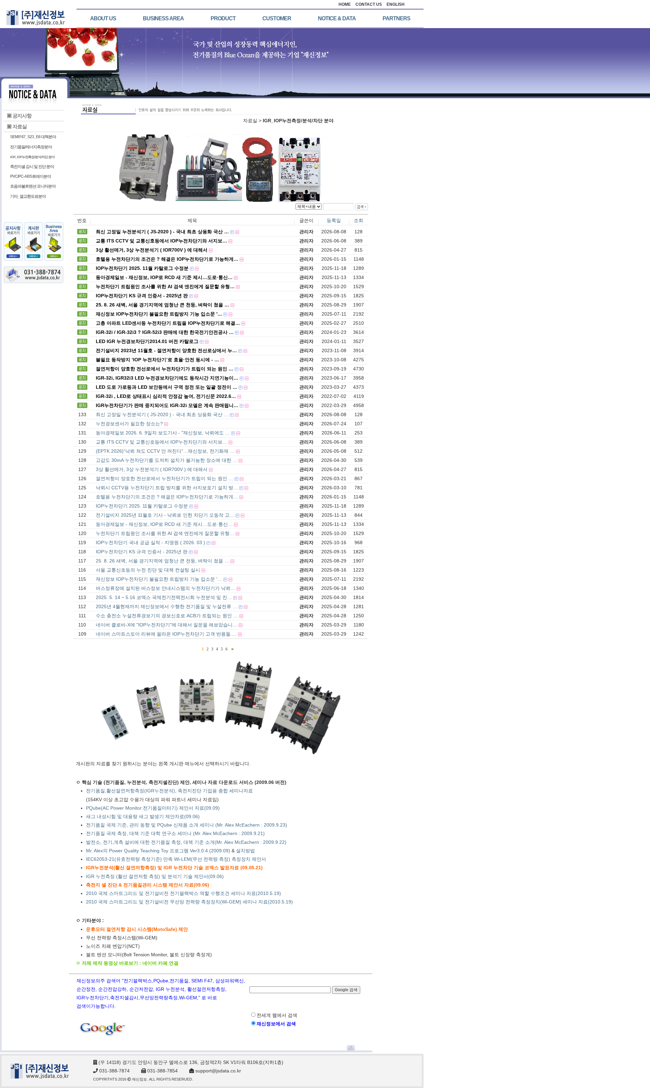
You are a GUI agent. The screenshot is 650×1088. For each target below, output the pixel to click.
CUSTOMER (276, 18)
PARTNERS (396, 18)
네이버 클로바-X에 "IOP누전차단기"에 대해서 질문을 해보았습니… (166, 624)
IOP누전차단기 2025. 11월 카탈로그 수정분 (142, 506)
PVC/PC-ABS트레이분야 (30, 176)
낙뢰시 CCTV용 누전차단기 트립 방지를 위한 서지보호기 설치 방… (167, 487)
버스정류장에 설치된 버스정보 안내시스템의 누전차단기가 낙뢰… (165, 588)
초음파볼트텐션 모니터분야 (33, 186)
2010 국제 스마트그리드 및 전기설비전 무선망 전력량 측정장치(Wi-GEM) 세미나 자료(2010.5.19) (189, 901)
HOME (345, 4)
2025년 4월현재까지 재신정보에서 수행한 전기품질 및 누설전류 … (166, 606)
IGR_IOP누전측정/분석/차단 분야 (32, 157)
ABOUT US (103, 18)
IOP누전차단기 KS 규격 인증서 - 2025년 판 (142, 551)
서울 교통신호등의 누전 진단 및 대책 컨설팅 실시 (148, 570)
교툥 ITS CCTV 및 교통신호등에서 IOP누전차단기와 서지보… (161, 442)
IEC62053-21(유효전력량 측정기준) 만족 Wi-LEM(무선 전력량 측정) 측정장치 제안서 (176, 859)
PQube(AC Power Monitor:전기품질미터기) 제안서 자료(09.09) (153, 808)
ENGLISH (396, 4)
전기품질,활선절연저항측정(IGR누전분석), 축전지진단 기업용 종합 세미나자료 (169, 790)
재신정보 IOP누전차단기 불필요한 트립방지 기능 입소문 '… (159, 579)
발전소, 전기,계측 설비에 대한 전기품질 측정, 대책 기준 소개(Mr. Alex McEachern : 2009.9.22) (187, 842)
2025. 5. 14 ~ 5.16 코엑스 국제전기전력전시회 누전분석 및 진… (164, 597)
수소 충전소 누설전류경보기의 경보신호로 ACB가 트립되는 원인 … (167, 615)
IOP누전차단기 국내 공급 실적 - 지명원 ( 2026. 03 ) (150, 542)
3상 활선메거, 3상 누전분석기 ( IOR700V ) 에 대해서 (152, 469)
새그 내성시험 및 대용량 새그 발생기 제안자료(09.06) (143, 816)
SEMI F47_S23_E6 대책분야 (33, 136)
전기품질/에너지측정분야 (31, 147)
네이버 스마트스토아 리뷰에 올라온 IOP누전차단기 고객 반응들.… (166, 634)
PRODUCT (223, 18)
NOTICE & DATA (337, 18)
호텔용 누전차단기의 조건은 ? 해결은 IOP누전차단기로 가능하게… (167, 496)
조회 (358, 220)
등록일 (334, 220)
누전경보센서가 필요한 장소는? (129, 423)
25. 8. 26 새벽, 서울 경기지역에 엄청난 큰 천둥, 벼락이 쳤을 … (162, 560)
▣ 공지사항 (19, 116)
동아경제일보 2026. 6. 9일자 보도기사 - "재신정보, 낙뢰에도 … (163, 432)
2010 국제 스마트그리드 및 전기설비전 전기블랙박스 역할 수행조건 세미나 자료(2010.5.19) (183, 893)
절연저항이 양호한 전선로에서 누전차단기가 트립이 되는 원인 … (164, 478)
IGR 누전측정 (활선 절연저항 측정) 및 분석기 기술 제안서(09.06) (155, 876)
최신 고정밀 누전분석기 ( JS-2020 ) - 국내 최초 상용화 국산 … (162, 414)
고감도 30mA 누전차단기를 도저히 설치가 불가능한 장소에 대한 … (166, 460)
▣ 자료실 (17, 126)
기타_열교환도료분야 (28, 196)
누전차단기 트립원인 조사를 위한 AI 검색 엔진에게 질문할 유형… (165, 533)
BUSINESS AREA (163, 18)
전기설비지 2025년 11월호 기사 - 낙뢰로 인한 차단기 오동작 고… (165, 515)
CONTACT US (368, 4)
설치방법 (245, 850)
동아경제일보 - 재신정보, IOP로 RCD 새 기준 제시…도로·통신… (164, 524)
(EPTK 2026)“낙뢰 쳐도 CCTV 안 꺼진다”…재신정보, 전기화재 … (165, 451)
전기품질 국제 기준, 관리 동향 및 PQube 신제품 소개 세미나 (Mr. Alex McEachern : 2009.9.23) (186, 825)
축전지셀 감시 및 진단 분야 (32, 166)
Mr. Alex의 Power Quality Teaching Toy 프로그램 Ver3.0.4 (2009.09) (158, 850)
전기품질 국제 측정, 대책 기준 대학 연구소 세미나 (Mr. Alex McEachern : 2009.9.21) (175, 833)
